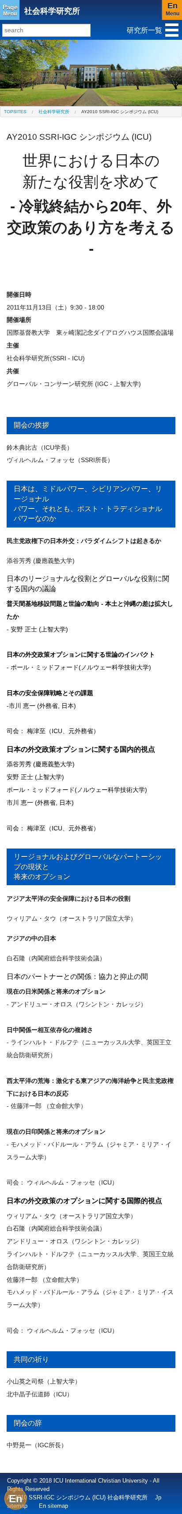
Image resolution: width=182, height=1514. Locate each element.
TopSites (15, 111)
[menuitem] (15, 111)
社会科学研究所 (52, 11)
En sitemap (53, 1506)
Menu (10, 10)
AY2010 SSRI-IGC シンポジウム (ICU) (119, 111)
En (16, 1499)
